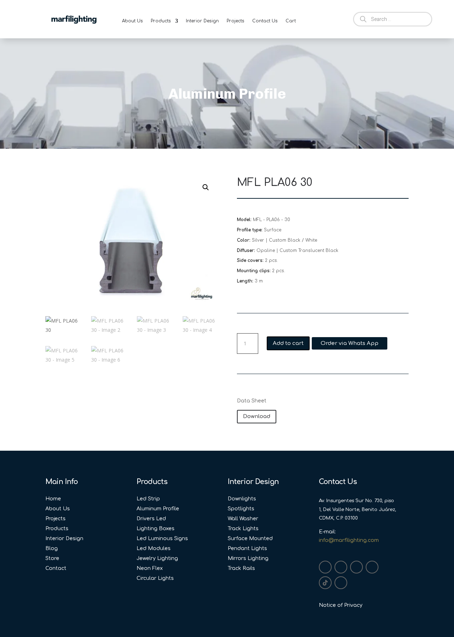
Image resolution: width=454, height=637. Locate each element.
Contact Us (265, 20)
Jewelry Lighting (157, 558)
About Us (132, 20)
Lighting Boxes (156, 528)
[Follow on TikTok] (325, 582)
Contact (55, 568)
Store (52, 558)
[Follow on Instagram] (325, 567)
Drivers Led (151, 518)
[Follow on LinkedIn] (356, 567)
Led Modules (154, 548)
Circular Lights (155, 578)
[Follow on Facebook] (340, 567)
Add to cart (288, 343)
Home (53, 498)
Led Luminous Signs (162, 538)
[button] (205, 187)
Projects (235, 20)
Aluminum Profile (158, 508)
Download (256, 416)
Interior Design (202, 20)
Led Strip (148, 498)
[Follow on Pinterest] (340, 582)
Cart (291, 20)
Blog (51, 548)
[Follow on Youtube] (372, 567)
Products (161, 20)
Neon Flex (150, 568)
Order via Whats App (349, 343)
